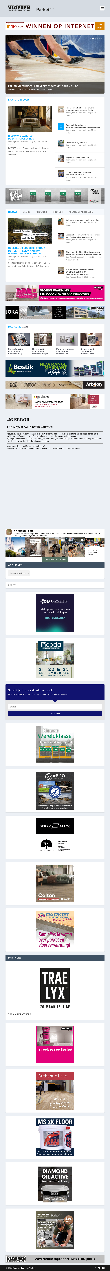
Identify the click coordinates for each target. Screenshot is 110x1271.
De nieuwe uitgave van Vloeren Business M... (65, 351)
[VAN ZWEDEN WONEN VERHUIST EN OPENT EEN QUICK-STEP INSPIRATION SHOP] (61, 270)
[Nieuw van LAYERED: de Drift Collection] (30, 119)
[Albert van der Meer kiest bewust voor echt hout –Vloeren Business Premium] (61, 253)
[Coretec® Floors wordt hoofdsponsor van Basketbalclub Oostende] (61, 236)
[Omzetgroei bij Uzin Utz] (61, 143)
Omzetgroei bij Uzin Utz (76, 142)
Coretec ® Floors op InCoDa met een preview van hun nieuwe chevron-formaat (26, 251)
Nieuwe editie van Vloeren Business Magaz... (41, 351)
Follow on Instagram (55, 560)
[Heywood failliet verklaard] (61, 158)
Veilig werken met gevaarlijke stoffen (82, 220)
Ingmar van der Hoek (20, 141)
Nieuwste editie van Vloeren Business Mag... (16, 351)
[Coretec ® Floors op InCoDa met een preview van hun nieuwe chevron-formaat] (30, 231)
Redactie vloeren (26, 89)
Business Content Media (23, 1268)
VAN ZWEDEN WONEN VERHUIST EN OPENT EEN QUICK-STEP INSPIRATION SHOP (81, 271)
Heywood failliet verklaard (77, 157)
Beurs (44, 256)
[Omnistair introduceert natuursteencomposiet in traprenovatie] (61, 126)
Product (11, 144)
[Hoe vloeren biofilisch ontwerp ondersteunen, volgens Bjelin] (61, 109)
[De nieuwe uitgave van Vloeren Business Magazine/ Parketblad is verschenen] (67, 339)
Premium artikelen (59, 89)
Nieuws (49, 89)
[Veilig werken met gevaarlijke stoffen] (61, 221)
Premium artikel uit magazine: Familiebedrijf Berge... (42, 86)
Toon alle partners (19, 1014)
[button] (15, 547)
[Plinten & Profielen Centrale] (55, 988)
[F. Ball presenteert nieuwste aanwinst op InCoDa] (61, 173)
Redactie (73, 277)
